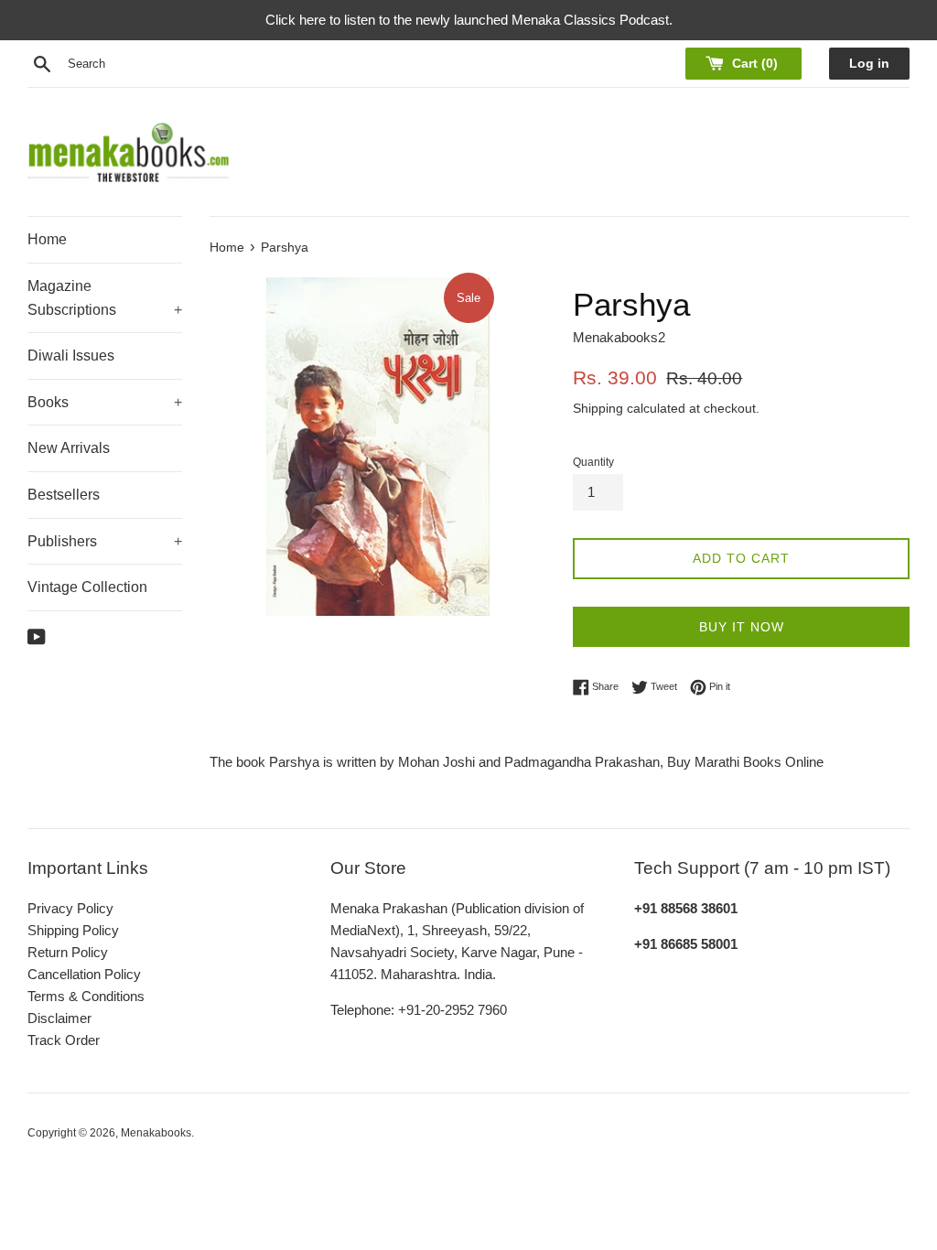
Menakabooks (156, 1132)
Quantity (593, 462)
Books (104, 402)
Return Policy (67, 952)
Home (47, 239)
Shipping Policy (73, 930)
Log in (869, 63)
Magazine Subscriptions (104, 298)
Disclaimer (59, 1018)
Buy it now (741, 627)
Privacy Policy (70, 908)
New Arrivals (68, 448)
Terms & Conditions (86, 996)
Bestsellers (63, 494)
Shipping (598, 408)
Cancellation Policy (84, 974)
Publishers (104, 541)
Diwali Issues (70, 355)
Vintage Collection (87, 587)
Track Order (63, 1040)
